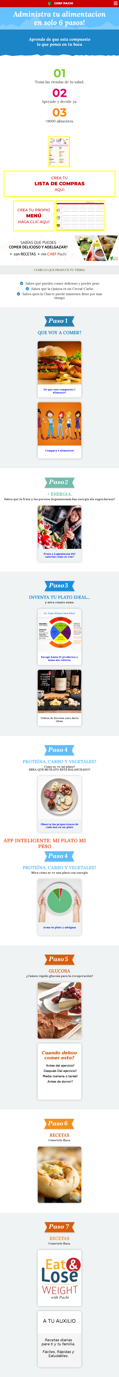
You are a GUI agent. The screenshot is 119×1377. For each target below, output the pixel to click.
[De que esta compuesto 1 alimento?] (59, 398)
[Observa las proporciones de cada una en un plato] (59, 833)
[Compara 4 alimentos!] (59, 459)
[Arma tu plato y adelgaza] (59, 936)
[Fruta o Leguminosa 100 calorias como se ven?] (59, 563)
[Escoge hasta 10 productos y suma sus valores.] (59, 666)
